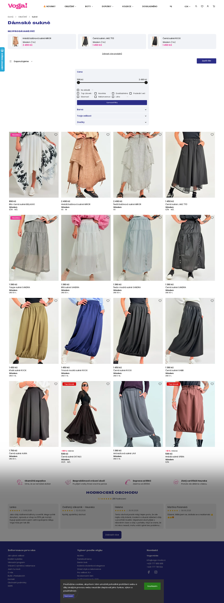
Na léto (80, 555)
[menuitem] (51, 6)
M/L (16, 209)
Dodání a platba (15, 559)
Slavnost (87, 96)
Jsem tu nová (14, 569)
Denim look (82, 562)
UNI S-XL (12, 375)
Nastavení (68, 596)
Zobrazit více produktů (112, 54)
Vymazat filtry (112, 102)
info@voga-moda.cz (156, 560)
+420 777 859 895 (155, 563)
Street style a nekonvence (89, 569)
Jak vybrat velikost (16, 555)
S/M (11, 209)
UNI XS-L (12, 292)
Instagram (156, 572)
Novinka (104, 93)
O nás (10, 572)
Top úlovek (87, 93)
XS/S (63, 462)
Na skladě (87, 90)
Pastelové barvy (84, 559)
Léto (122, 96)
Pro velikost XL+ (84, 572)
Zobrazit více (112, 534)
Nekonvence (104, 96)
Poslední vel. (139, 93)
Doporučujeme (21, 61)
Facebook (149, 572)
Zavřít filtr (206, 60)
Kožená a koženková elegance (91, 565)
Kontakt (11, 579)
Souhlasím (152, 586)
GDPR (10, 586)
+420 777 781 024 (155, 567)
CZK (186, 6)
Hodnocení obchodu (112, 493)
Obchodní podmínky (17, 582)
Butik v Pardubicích (16, 576)
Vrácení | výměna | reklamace (21, 565)
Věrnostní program (16, 562)
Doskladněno (122, 93)
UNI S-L (168, 375)
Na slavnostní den (85, 576)
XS (62, 209)
